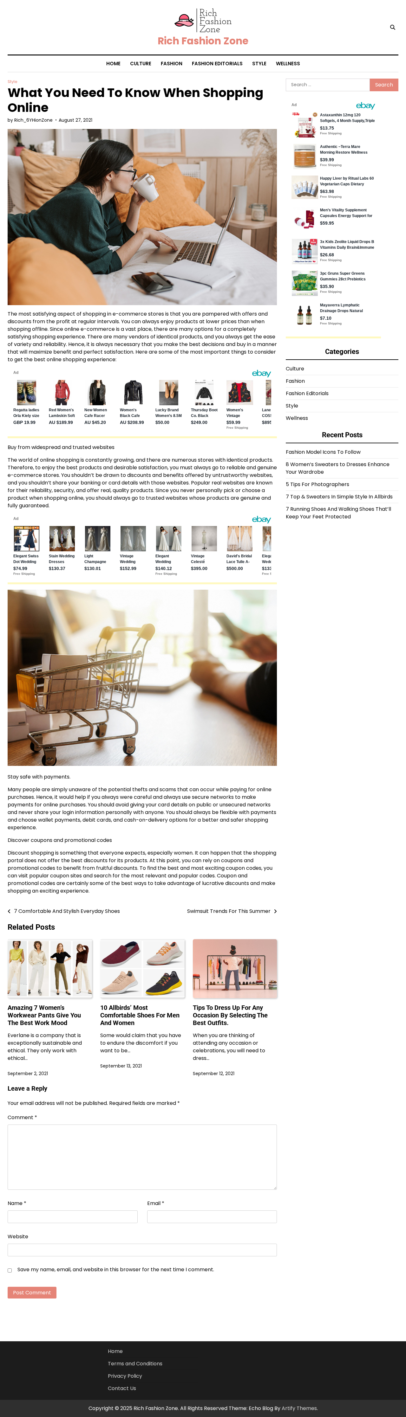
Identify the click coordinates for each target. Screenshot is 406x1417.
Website (18, 1236)
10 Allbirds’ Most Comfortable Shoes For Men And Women (140, 1015)
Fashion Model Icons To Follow (323, 452)
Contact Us (122, 1388)
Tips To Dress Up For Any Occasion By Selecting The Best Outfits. (230, 1015)
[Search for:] (328, 85)
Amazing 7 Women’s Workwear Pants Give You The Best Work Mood (44, 1015)
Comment (22, 1117)
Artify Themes (299, 1408)
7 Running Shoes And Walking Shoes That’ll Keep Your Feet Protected (338, 512)
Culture (140, 63)
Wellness (288, 63)
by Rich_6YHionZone (30, 120)
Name (17, 1203)
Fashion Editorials (217, 63)
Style (259, 63)
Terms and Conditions (135, 1363)
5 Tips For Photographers (317, 484)
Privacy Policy (125, 1376)
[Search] (392, 27)
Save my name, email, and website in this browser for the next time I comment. (115, 1269)
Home (113, 63)
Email (155, 1203)
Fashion (171, 63)
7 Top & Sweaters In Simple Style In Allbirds (339, 496)
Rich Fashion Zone (203, 41)
